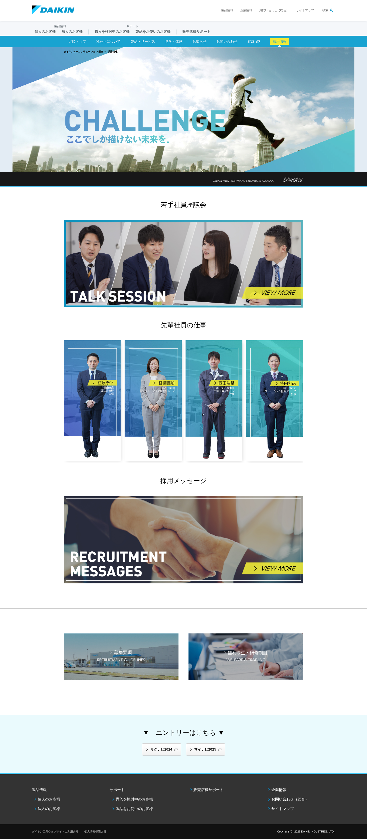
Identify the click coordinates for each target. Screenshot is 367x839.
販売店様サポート (196, 31)
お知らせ (199, 41)
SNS (250, 41)
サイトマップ (305, 10)
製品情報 (227, 10)
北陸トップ (77, 41)
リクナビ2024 (161, 749)
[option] (183, 109)
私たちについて (108, 41)
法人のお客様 (49, 809)
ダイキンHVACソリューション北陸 (83, 51)
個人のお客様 (49, 799)
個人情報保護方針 (95, 831)
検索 (325, 10)
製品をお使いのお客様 (134, 809)
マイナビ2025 (205, 749)
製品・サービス (143, 41)
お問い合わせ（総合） (274, 10)
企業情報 (246, 10)
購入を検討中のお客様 (134, 799)
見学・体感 (174, 41)
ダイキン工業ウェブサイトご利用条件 (55, 831)
